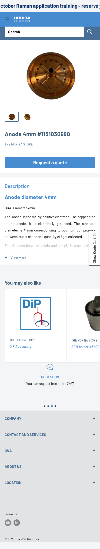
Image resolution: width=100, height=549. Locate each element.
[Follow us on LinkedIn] (16, 522)
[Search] (89, 32)
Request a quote (50, 162)
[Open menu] (7, 19)
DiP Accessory (20, 346)
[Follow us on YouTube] (8, 522)
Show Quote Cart (94, 248)
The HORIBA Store (19, 144)
